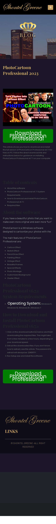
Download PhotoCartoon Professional (28, 135)
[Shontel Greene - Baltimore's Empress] (22, 7)
